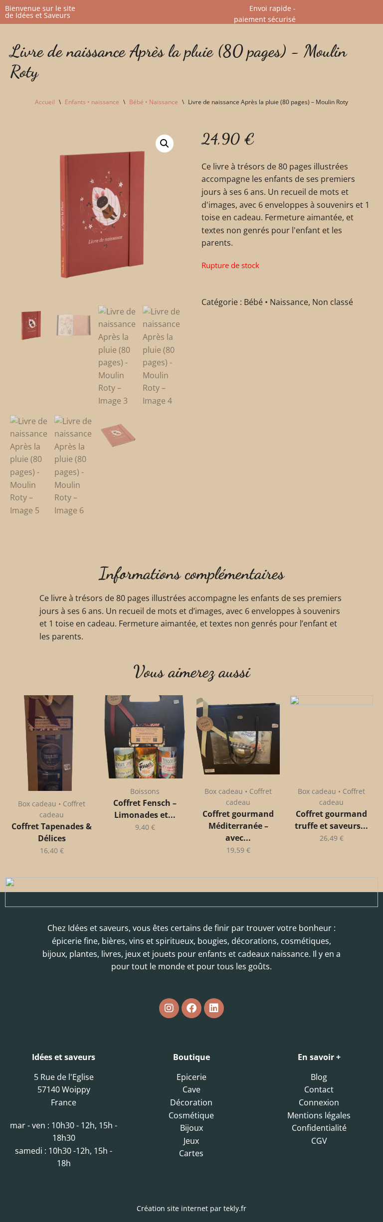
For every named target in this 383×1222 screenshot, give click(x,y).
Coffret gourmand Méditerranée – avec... (238, 825)
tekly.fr (234, 1208)
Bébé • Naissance (153, 102)
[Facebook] (191, 1008)
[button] (165, 144)
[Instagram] (169, 1008)
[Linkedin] (214, 1008)
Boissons (145, 791)
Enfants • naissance (92, 102)
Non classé (332, 302)
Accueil (45, 102)
